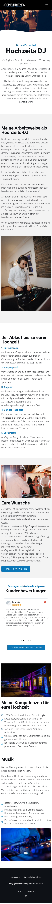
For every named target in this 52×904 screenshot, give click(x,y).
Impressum (15, 877)
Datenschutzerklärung (32, 877)
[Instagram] (26, 896)
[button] (46, 5)
